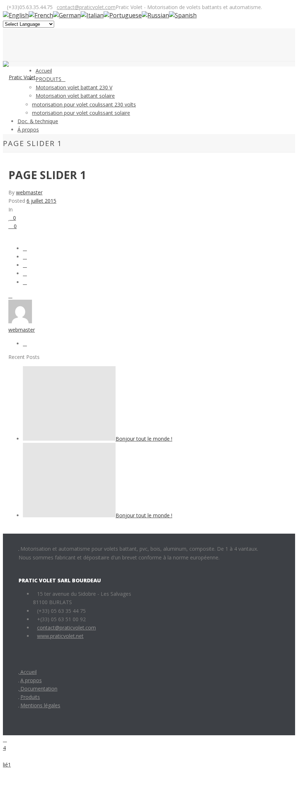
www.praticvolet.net (60, 635)
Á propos (28, 129)
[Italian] (92, 15)
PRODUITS (48, 79)
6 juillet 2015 (41, 200)
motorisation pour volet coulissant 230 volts (84, 104)
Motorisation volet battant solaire (75, 95)
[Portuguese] (123, 15)
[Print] (10, 295)
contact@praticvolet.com (86, 7)
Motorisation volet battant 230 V (74, 87)
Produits (30, 696)
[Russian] (155, 15)
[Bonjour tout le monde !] (69, 438)
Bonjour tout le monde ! (144, 438)
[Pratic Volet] (19, 77)
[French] (41, 15)
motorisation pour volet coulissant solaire (81, 112)
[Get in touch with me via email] (25, 343)
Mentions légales (40, 705)
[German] (67, 15)
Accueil (44, 70)
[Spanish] (183, 15)
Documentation (38, 688)
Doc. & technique (37, 121)
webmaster (29, 192)
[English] (16, 15)
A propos (31, 680)
